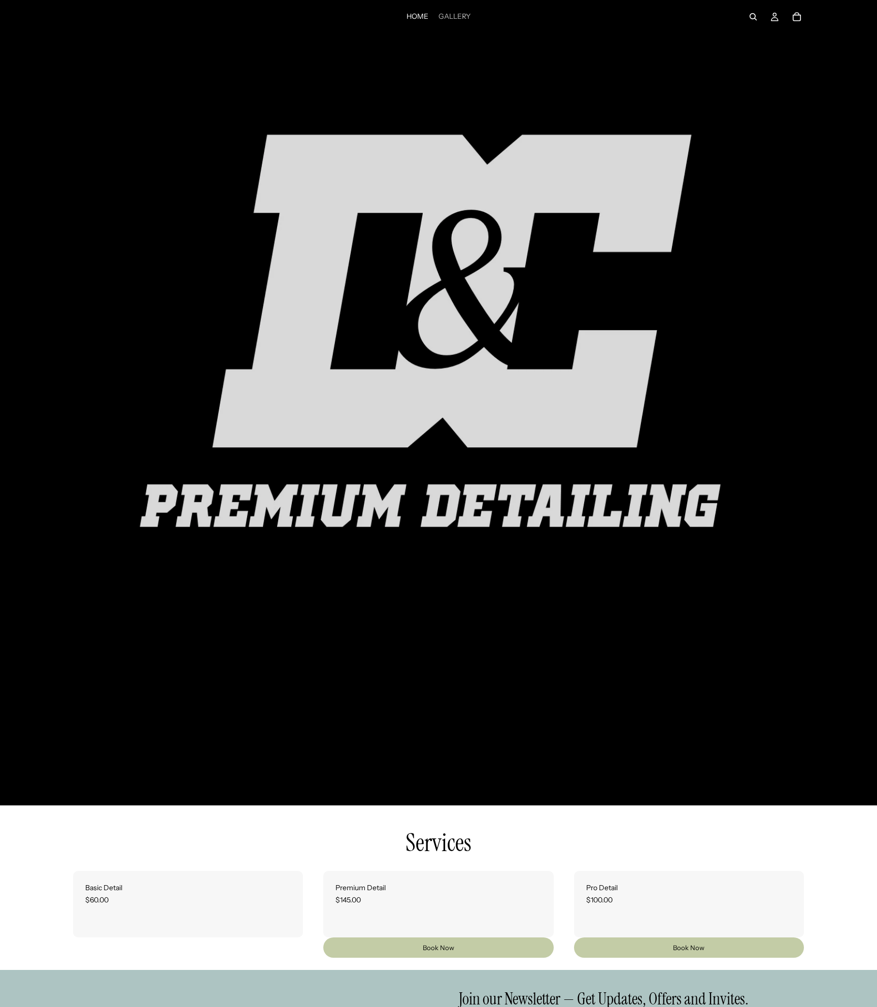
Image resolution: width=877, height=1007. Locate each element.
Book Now (438, 948)
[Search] (753, 17)
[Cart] (797, 17)
